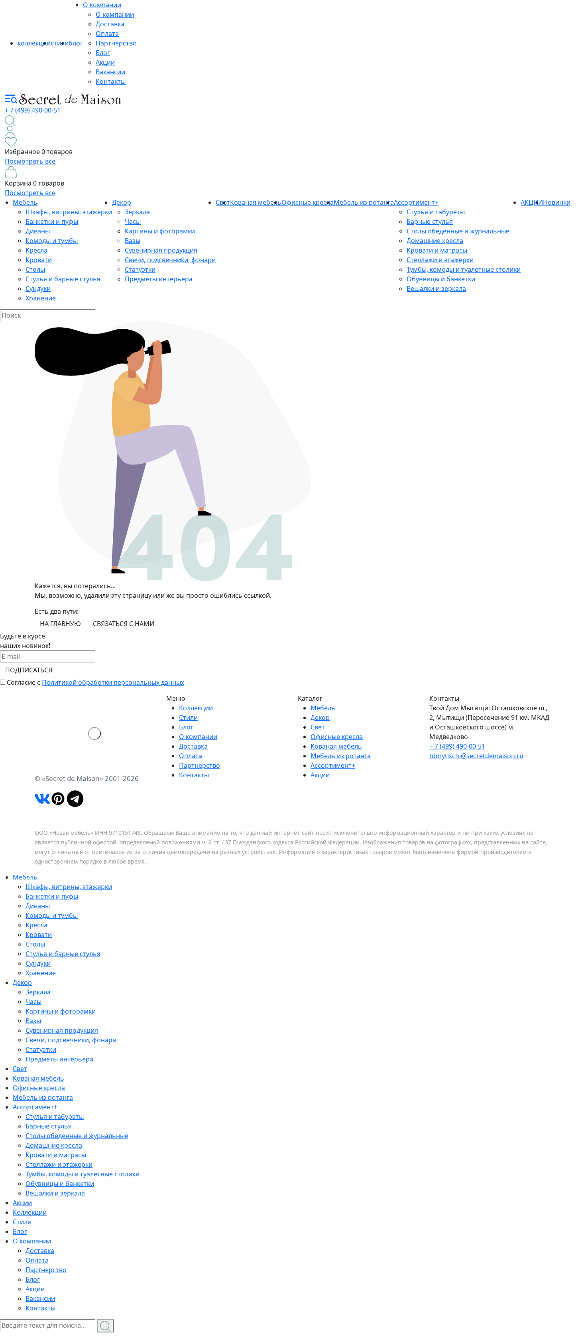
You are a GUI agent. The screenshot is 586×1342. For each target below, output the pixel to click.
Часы (133, 221)
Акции (105, 62)
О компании (102, 4)
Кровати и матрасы (437, 250)
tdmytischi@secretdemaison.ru (476, 755)
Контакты (111, 81)
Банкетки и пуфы (52, 221)
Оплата (107, 33)
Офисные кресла (307, 202)
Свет (318, 727)
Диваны (38, 231)
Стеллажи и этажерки (440, 259)
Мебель (25, 202)
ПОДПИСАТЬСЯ (28, 670)
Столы (35, 269)
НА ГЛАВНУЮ (60, 623)
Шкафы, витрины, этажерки (69, 212)
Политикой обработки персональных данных (113, 682)
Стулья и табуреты (436, 212)
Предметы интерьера (159, 279)
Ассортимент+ (416, 202)
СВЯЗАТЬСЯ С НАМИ (123, 623)
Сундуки (38, 288)
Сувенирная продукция (161, 250)
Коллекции (196, 708)
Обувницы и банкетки (441, 279)
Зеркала (137, 212)
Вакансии (110, 71)
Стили (188, 717)
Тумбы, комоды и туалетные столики (464, 269)
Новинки (556, 202)
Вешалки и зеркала (436, 288)
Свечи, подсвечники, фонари (170, 259)
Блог (103, 52)
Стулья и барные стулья (63, 279)
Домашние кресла (435, 240)
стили (60, 43)
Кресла (36, 250)
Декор (121, 202)
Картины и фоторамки (160, 231)
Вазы (132, 240)
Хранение (41, 298)
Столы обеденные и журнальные (458, 231)
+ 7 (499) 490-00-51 (33, 110)
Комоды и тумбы (52, 240)
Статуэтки (140, 269)
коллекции (34, 43)
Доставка (110, 24)
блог (76, 43)
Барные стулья (430, 221)
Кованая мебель (255, 202)
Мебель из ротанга (364, 202)
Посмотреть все (30, 161)
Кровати (39, 259)
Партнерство (116, 43)
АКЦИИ (532, 202)
